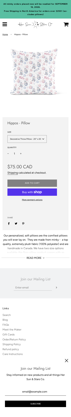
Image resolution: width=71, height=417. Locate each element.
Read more (34, 257)
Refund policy (10, 349)
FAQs (5, 324)
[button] (27, 139)
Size (9, 132)
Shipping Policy (11, 344)
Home (5, 34)
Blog (5, 319)
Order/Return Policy (14, 339)
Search (6, 315)
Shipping (12, 172)
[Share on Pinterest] (23, 223)
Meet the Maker (11, 329)
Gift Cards (8, 334)
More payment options (32, 200)
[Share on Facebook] (9, 223)
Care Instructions (12, 354)
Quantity (12, 147)
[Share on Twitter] (16, 223)
